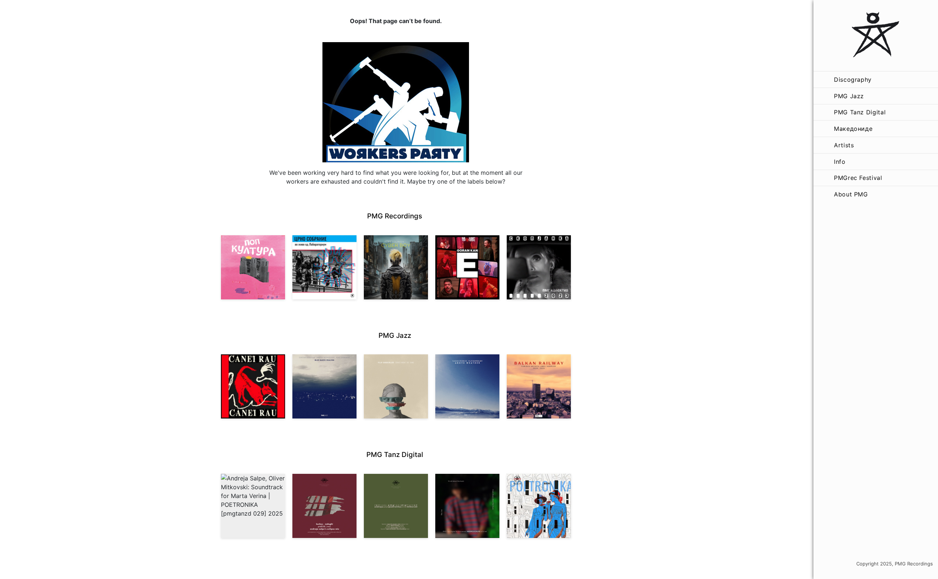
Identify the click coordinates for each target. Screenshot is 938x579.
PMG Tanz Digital (860, 112)
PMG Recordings (394, 216)
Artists (844, 145)
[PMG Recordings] (876, 35)
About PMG (851, 194)
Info (840, 161)
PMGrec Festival (858, 177)
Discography (853, 79)
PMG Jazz (849, 96)
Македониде (853, 128)
